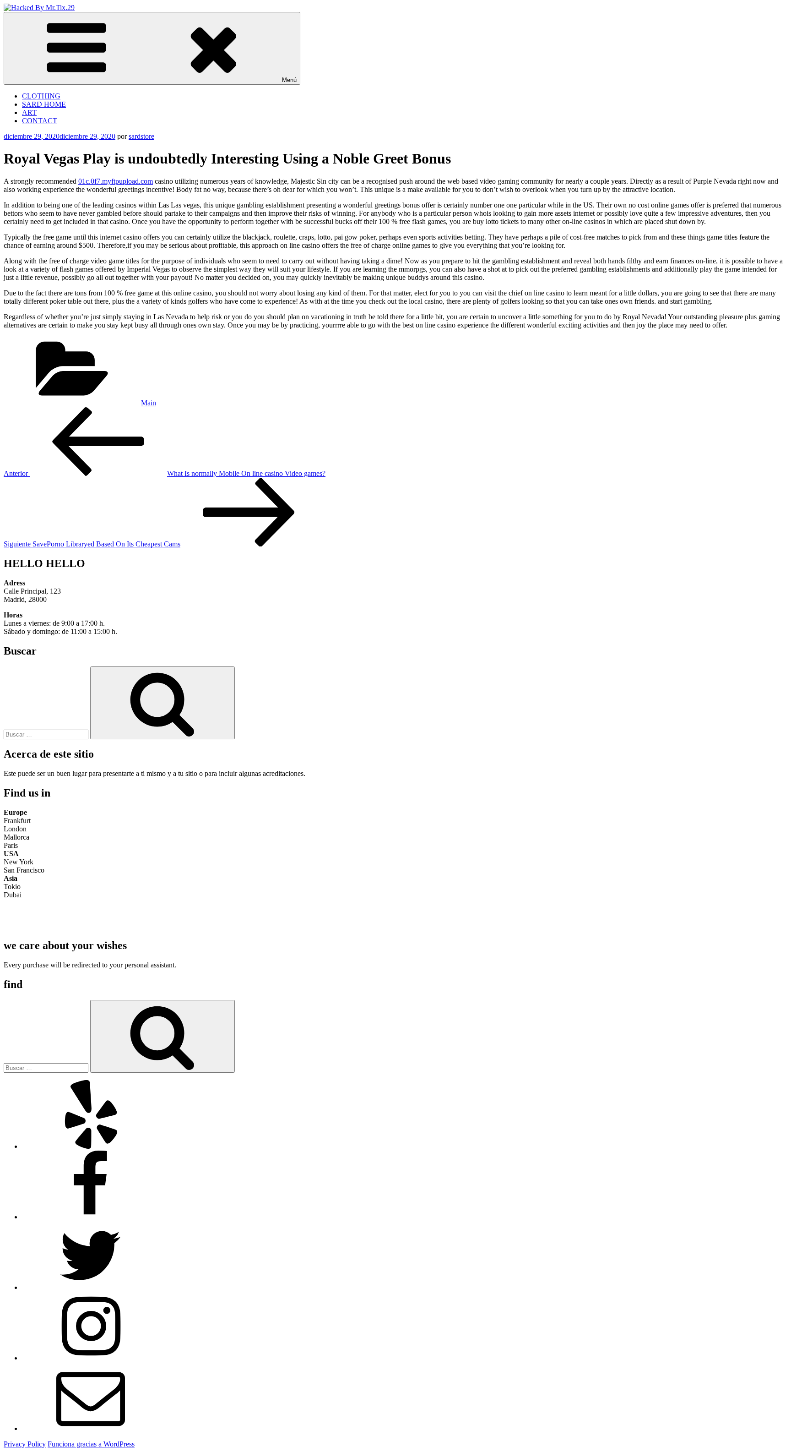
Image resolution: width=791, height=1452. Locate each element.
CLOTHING (41, 96)
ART (29, 112)
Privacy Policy (25, 1444)
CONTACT (39, 121)
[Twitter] (90, 1287)
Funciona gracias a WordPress (91, 1444)
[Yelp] (90, 1146)
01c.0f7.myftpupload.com (115, 181)
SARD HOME (44, 104)
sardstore (141, 136)
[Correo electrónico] (90, 1428)
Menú (289, 79)
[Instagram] (90, 1358)
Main (148, 403)
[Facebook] (90, 1217)
